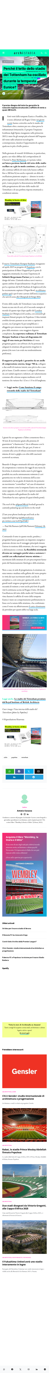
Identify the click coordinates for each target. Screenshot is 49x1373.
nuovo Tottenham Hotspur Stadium (19, 263)
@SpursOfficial (22, 504)
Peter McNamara (19, 159)
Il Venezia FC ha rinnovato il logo (15, 935)
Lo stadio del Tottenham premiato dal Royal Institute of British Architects (24, 700)
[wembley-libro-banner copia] (24, 209)
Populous (31, 267)
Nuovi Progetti (17, 1257)
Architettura (8, 61)
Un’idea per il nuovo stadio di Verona (16, 928)
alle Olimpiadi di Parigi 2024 (28, 296)
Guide (14, 1092)
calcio (5, 757)
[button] (3, 53)
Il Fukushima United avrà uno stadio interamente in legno (22, 1263)
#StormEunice (28, 517)
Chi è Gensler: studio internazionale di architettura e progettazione (23, 1097)
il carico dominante (37, 606)
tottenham (24, 757)
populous (14, 757)
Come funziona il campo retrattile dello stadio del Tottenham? (24, 389)
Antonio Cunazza (24, 811)
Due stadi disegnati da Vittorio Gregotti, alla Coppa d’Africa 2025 (24, 1207)
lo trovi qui (24, 1033)
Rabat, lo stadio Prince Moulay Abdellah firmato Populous (24, 1151)
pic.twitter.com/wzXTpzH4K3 (15, 520)
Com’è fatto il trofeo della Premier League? (19, 942)
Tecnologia (27, 1257)
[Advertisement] (24, 24)
